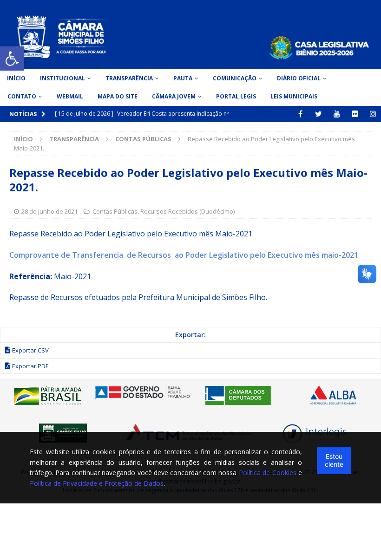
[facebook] (300, 114)
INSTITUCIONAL (62, 78)
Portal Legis (236, 96)
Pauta (182, 78)
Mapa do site (118, 96)
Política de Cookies (267, 472)
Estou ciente (334, 460)
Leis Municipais (293, 96)
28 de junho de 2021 (49, 211)
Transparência (129, 78)
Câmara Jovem (174, 96)
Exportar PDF (30, 366)
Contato (21, 96)
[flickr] (355, 114)
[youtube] (336, 114)
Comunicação (234, 78)
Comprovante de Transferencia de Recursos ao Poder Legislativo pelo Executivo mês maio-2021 (183, 255)
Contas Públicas (115, 211)
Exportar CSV (30, 350)
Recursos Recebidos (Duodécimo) (187, 211)
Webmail (70, 96)
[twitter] (318, 114)
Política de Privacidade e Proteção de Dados (97, 483)
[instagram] (373, 114)
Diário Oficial (299, 78)
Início (16, 78)
